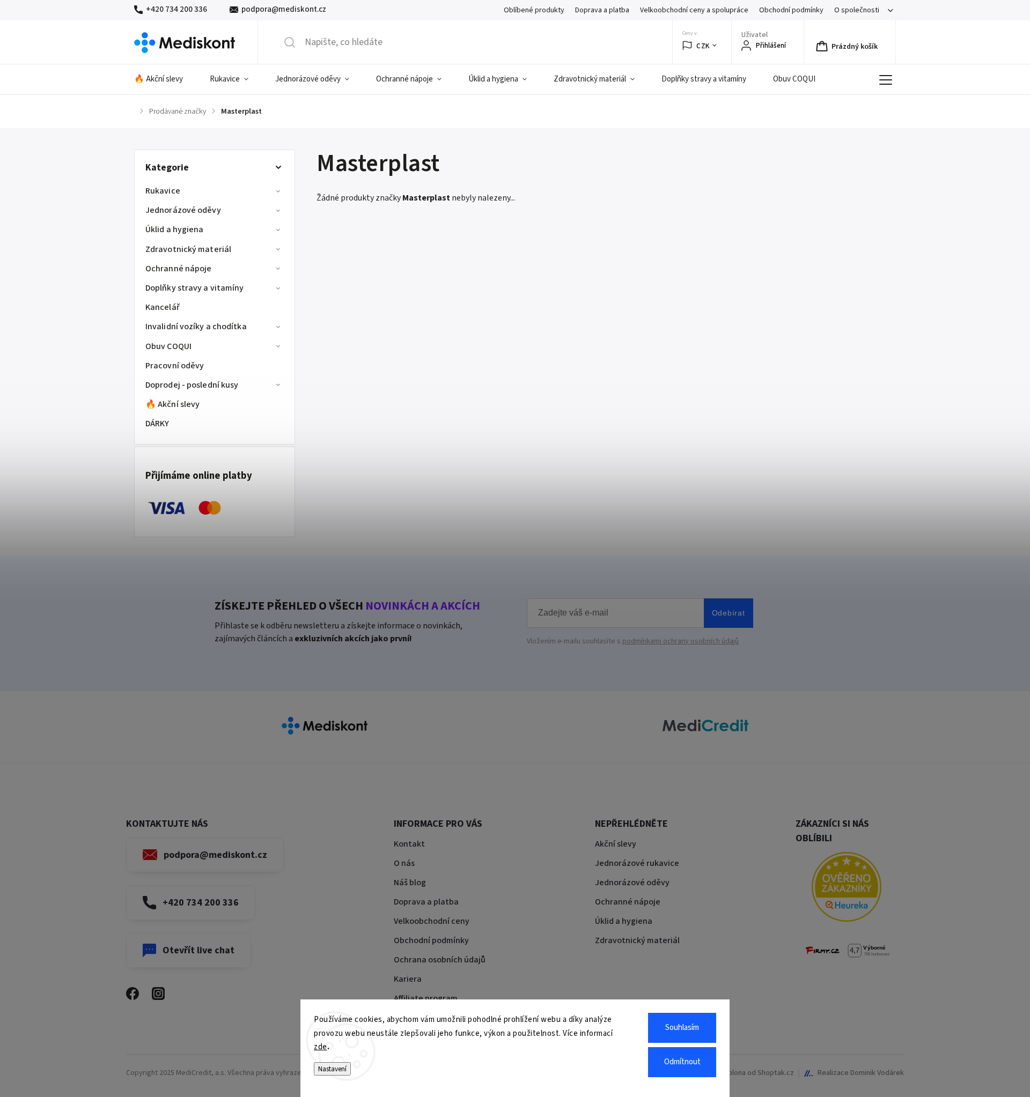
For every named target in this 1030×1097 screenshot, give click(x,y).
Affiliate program (426, 998)
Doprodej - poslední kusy (191, 385)
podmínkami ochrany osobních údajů (680, 641)
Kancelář (162, 307)
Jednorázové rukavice (637, 863)
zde (320, 1046)
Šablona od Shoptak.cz (757, 1073)
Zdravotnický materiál (188, 249)
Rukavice (162, 191)
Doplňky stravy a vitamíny (194, 288)
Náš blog (410, 882)
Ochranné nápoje (178, 269)
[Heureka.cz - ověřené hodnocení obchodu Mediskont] (846, 888)
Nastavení (332, 1069)
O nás (404, 863)
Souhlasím (682, 1027)
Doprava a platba (602, 10)
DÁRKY (157, 423)
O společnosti (856, 10)
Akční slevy (615, 844)
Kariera (408, 979)
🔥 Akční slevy (172, 404)
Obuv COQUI (168, 346)
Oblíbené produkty (534, 10)
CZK (703, 46)
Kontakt (409, 844)
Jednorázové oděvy (183, 210)
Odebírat (728, 613)
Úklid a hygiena (174, 229)
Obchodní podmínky (791, 10)
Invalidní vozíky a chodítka (196, 326)
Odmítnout (682, 1062)
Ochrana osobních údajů (439, 960)
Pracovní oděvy (174, 366)
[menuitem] (165, 79)
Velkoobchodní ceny (431, 921)
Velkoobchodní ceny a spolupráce (694, 10)
